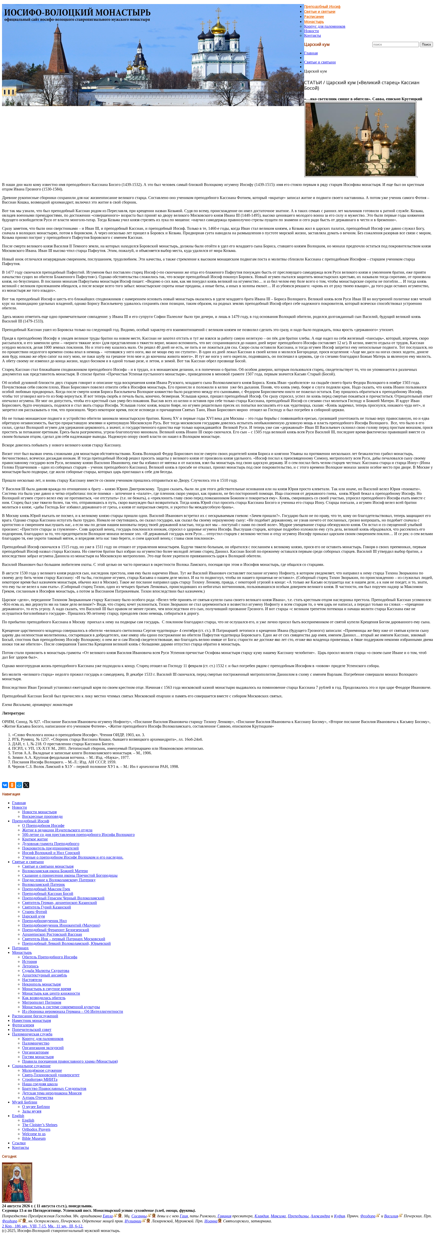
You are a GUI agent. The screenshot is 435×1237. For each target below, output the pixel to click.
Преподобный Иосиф (322, 6)
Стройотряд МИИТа (39, 1079)
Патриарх (20, 948)
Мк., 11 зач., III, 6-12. (65, 1226)
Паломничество (35, 1043)
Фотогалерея (23, 1025)
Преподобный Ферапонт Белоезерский (55, 930)
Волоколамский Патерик (43, 884)
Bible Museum (34, 1138)
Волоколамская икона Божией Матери (55, 871)
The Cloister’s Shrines (39, 1125)
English (18, 1116)
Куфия (339, 1216)
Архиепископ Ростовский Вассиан (52, 934)
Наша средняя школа (40, 1084)
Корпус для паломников (324, 26)
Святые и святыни (319, 11)
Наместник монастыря (31, 1020)
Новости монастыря (39, 812)
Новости (311, 31)
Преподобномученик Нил (44, 921)
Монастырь (314, 21)
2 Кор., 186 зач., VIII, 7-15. (24, 1226)
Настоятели (32, 980)
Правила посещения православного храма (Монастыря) (70, 1061)
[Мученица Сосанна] (149, 1216)
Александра (320, 1216)
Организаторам (35, 1052)
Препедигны (298, 1216)
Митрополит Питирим (41, 1002)
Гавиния (224, 1216)
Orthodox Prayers (36, 1129)
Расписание (314, 16)
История (29, 961)
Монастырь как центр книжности (51, 993)
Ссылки (19, 1143)
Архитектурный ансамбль (44, 975)
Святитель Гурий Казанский (46, 907)
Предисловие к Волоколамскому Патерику (59, 880)
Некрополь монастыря (41, 984)
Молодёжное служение (42, 1070)
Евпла (108, 1216)
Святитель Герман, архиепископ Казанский (59, 902)
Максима (278, 1216)
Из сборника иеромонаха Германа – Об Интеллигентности (72, 1011)
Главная (311, 53)
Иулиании (133, 1221)
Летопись (30, 966)
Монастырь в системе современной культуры (61, 1007)
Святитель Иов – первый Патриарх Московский (63, 939)
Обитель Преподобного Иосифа (49, 957)
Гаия (184, 1216)
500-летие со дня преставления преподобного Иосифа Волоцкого (78, 834)
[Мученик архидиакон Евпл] (115, 1216)
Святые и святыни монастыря (48, 866)
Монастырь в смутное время (46, 989)
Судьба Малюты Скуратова (45, 970)
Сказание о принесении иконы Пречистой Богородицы (70, 875)
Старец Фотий (34, 911)
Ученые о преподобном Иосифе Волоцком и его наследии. (72, 857)
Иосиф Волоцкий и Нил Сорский (51, 853)
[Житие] (377, 1216)
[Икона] (17, 1201)
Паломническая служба (32, 1034)
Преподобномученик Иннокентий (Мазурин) (61, 925)
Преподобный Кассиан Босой (47, 893)
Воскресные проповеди (42, 816)
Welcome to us (34, 1134)
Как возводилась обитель (43, 998)
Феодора (367, 1216)
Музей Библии (24, 1102)
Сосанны (139, 1216)
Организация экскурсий (43, 1048)
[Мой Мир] (19, 785)
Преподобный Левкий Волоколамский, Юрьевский (66, 943)
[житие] (143, 1221)
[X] (26, 785)
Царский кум (33, 916)
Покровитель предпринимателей (50, 848)
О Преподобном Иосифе (43, 825)
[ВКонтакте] (5, 785)
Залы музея (31, 1111)
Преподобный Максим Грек (46, 889)
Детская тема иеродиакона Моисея (52, 1093)
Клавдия (262, 1216)
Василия (391, 1216)
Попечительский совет (31, 1029)
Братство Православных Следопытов (54, 1088)
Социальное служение (31, 1066)
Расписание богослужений (35, 1016)
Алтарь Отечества (37, 1097)
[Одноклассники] (12, 785)
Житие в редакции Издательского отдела (57, 830)
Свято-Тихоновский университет (51, 1075)
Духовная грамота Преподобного (50, 843)
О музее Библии (36, 1106)
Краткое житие (35, 839)
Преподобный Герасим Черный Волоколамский (63, 898)
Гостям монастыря (38, 1057)
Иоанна (211, 1221)
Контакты (312, 35)
